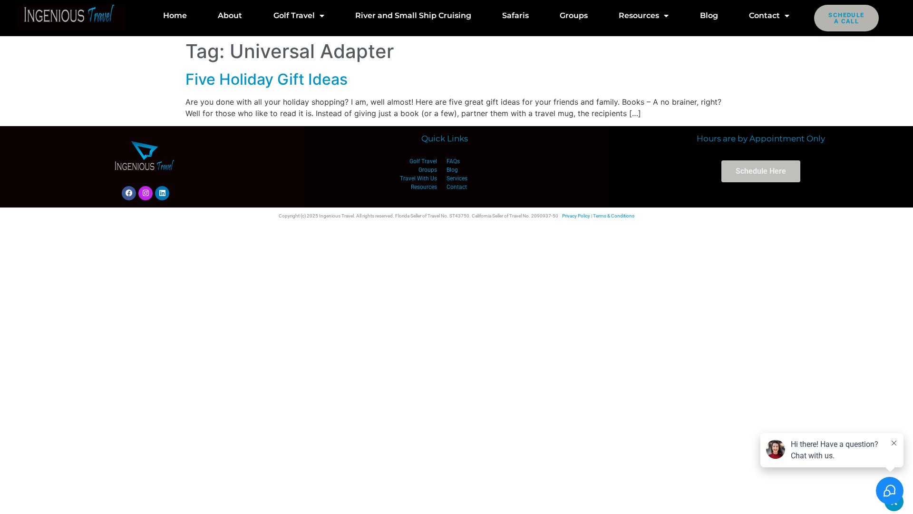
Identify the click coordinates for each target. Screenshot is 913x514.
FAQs (453, 161)
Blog (709, 15)
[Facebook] (129, 193)
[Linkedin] (162, 193)
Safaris (515, 15)
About (230, 15)
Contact (764, 15)
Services (457, 178)
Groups (574, 15)
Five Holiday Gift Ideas (266, 79)
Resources (639, 15)
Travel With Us (418, 178)
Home (175, 15)
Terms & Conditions (613, 215)
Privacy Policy (576, 215)
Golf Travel (294, 15)
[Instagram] (145, 193)
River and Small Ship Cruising (413, 15)
